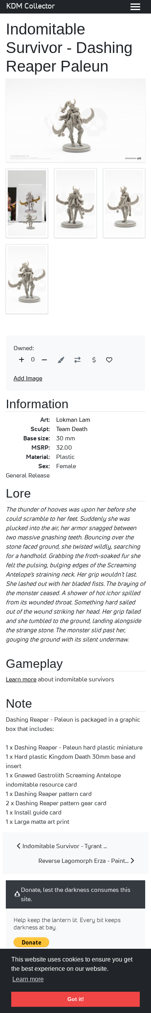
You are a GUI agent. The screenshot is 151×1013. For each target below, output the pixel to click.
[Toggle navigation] (135, 6)
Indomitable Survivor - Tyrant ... (64, 846)
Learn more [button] (28, 979)
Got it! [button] (75, 999)
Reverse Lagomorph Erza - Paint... (84, 860)
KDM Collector (30, 5)
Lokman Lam (73, 419)
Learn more (21, 679)
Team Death (72, 429)
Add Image (28, 378)
